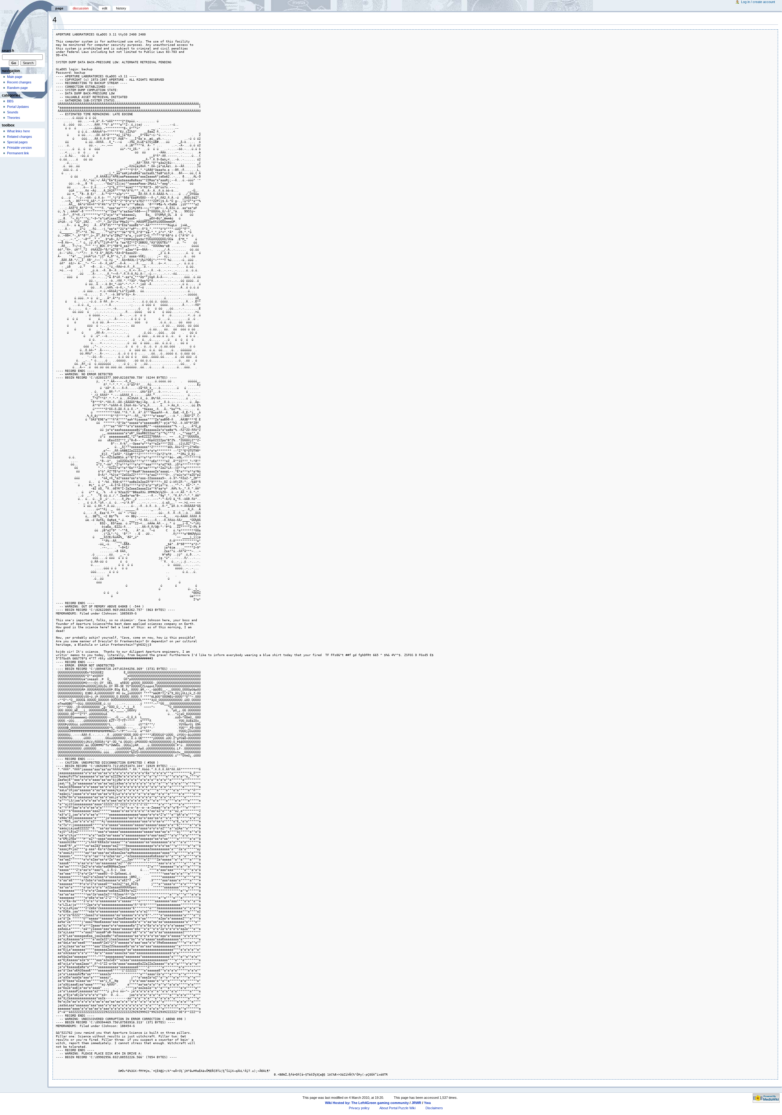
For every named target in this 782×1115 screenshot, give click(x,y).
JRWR (416, 1103)
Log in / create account (758, 2)
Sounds (12, 112)
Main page (14, 77)
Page (59, 8)
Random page (17, 88)
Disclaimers (434, 1108)
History (121, 8)
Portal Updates (18, 106)
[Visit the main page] (23, 23)
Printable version (19, 147)
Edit (104, 8)
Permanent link (18, 153)
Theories (13, 117)
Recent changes (19, 82)
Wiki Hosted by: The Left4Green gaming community (367, 1103)
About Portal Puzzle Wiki (397, 1108)
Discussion (81, 8)
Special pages (17, 142)
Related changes (19, 136)
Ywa (427, 1103)
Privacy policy (359, 1108)
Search (8, 51)
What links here (18, 131)
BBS (10, 101)
